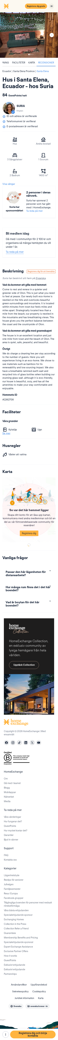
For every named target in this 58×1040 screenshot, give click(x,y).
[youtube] (38, 742)
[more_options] (5, 1034)
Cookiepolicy (39, 991)
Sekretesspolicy (20, 991)
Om (6, 778)
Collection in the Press (15, 924)
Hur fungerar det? (13, 821)
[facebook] (6, 742)
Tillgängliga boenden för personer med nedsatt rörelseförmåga (28, 904)
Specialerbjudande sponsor (18, 915)
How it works (10, 955)
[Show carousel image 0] (29, 35)
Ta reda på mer (34, 210)
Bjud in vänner (11, 839)
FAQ (6, 855)
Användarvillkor (19, 984)
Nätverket (9, 796)
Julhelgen (9, 884)
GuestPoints (10, 826)
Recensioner (46, 62)
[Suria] (8, 108)
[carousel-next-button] (52, 35)
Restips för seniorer (13, 880)
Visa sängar (8, 184)
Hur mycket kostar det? (15, 830)
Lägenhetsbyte (11, 875)
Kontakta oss (10, 859)
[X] (32, 742)
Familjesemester (12, 889)
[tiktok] (19, 742)
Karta (31, 62)
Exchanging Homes (14, 919)
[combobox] (15, 1006)
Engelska (41, 278)
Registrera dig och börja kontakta (33, 1034)
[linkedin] (25, 742)
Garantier (9, 835)
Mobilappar (10, 792)
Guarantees (10, 933)
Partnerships (10, 974)
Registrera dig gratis (36, 6)
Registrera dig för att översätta (41, 271)
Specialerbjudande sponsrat (18, 942)
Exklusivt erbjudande (14, 965)
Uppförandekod (39, 984)
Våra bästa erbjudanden (16, 910)
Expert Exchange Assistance (18, 946)
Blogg (7, 787)
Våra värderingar (12, 817)
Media (7, 801)
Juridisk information (24, 998)
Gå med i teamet (12, 783)
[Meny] (51, 6)
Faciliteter (18, 62)
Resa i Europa (11, 893)
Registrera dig (29, 533)
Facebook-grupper (13, 898)
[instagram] (12, 742)
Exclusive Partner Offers (16, 951)
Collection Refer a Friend (16, 928)
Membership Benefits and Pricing (21, 937)
